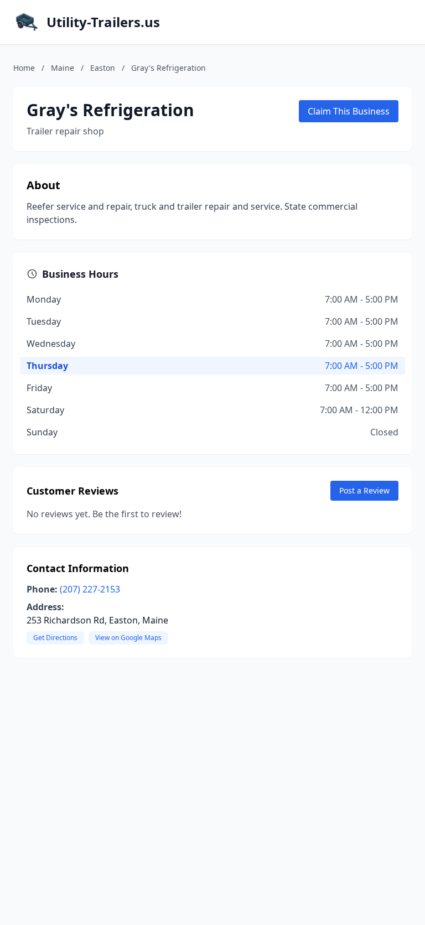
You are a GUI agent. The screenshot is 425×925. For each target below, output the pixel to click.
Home (24, 68)
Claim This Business (349, 111)
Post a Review (364, 490)
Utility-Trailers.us (103, 22)
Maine (62, 68)
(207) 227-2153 (90, 589)
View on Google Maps (128, 637)
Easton (102, 68)
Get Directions (55, 637)
